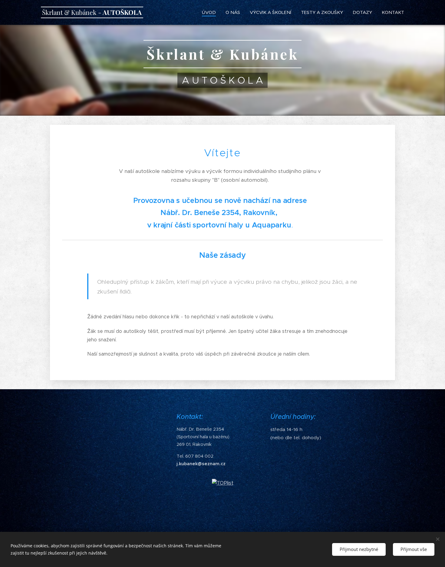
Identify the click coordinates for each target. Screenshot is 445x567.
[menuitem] (210, 12)
